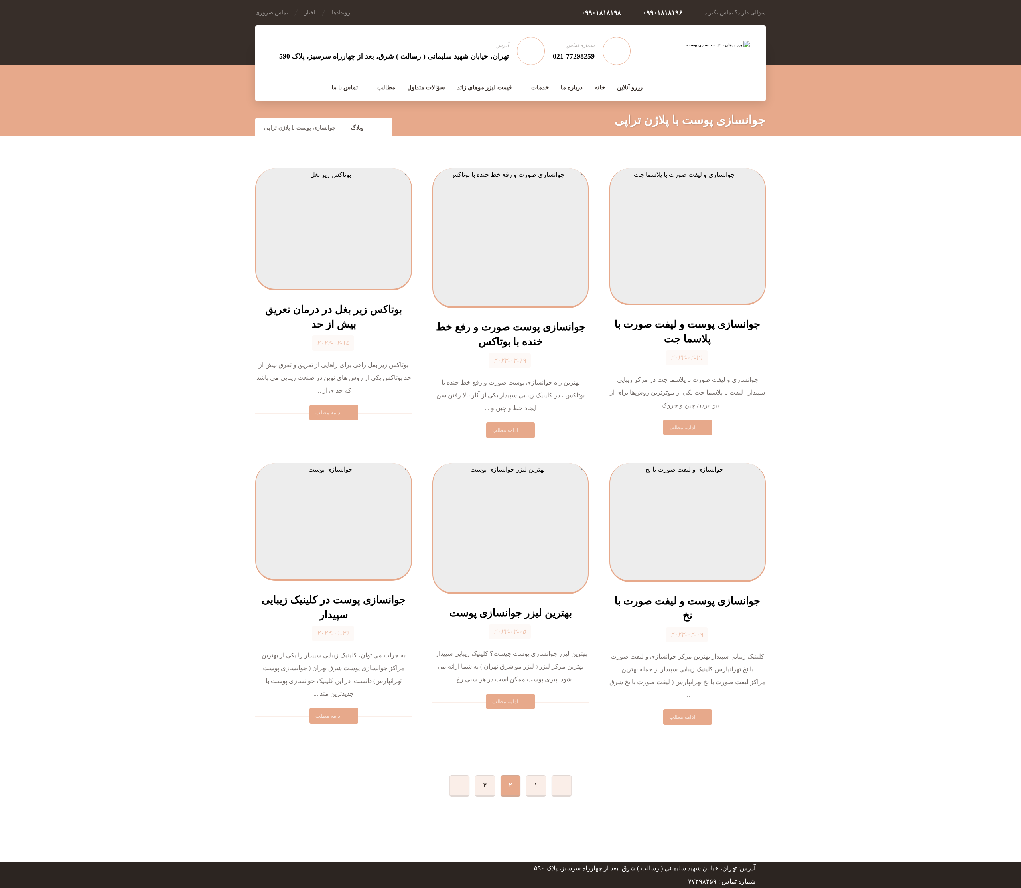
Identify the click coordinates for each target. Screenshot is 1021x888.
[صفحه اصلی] (381, 128)
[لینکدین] (294, 87)
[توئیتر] (277, 87)
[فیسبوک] (311, 87)
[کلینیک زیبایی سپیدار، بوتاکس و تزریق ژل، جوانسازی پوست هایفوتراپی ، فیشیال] (708, 62)
